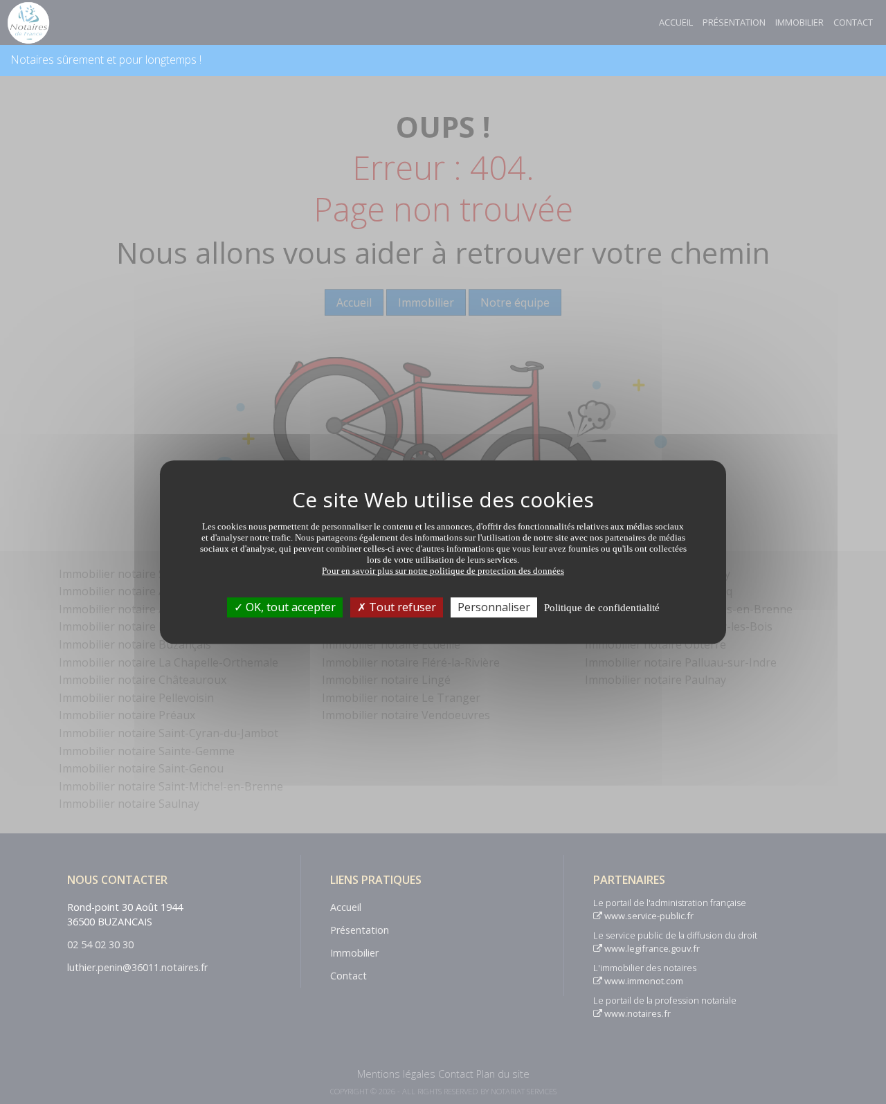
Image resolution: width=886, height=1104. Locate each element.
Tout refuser (401, 607)
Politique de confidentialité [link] (602, 607)
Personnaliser (494, 607)
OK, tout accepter (289, 607)
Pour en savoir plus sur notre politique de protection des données (443, 570)
